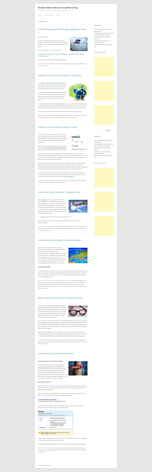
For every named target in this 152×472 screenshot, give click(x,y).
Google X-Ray (41, 117)
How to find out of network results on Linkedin (71, 448)
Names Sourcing (45, 228)
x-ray (39, 65)
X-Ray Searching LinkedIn (80, 286)
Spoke (39, 200)
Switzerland (40, 286)
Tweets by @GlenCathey (100, 52)
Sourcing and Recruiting (59, 115)
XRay (39, 288)
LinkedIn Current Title (54, 117)
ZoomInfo (70, 226)
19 (38, 196)
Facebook (52, 339)
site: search (75, 341)
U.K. (45, 286)
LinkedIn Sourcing (74, 63)
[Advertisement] (104, 67)
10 (38, 244)
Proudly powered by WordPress (45, 465)
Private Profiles (70, 449)
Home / (39, 15)
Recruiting (51, 228)
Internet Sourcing (82, 226)
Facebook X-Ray (51, 341)
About (58, 15)
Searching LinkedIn (54, 284)
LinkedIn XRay (41, 284)
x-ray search (57, 63)
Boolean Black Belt (78, 280)
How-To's (52, 280)
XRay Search (44, 288)
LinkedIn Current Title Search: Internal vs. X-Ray (57, 127)
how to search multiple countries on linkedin (62, 282)
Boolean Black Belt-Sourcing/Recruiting (58, 7)
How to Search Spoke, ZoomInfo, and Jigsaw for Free (59, 192)
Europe (84, 280)
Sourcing (76, 228)
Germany (49, 282)
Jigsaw (51, 200)
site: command (68, 341)
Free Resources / (49, 15)
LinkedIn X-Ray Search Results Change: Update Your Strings (62, 29)
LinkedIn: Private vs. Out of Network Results (56, 353)
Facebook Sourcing (42, 341)
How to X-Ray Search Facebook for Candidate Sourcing (60, 298)
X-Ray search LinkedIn (68, 286)
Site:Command (78, 449)
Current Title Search (82, 115)
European (40, 282)
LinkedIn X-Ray (82, 63)
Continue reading (62, 59)
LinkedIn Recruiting (62, 449)
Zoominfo (44, 200)
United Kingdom (50, 286)
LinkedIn (52, 63)
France (44, 282)
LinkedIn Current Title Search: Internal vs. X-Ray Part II (60, 75)
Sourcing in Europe (63, 280)
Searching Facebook (60, 341)
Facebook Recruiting (81, 339)
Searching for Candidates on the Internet (64, 228)
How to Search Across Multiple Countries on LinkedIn (59, 240)
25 (38, 33)
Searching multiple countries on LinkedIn (69, 284)
